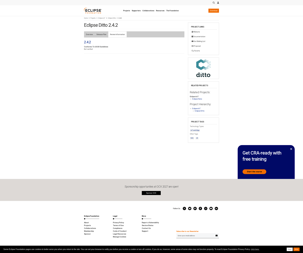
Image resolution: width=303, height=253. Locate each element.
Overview (89, 34)
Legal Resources (119, 234)
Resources (160, 11)
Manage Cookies (119, 237)
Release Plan (101, 34)
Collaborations (148, 11)
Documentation (199, 37)
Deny (289, 249)
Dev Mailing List (199, 41)
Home (86, 18)
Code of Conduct (120, 231)
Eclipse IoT (101, 18)
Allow (296, 249)
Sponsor (87, 234)
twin (192, 138)
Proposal (197, 46)
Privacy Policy (118, 223)
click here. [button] (255, 249)
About (86, 223)
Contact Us (146, 228)
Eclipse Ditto (112, 18)
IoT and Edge (195, 130)
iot (197, 138)
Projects (126, 11)
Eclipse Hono (197, 99)
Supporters (136, 11)
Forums (197, 51)
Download (213, 11)
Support (145, 231)
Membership (89, 231)
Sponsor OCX (151, 193)
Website (196, 32)
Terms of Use (118, 225)
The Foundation (172, 11)
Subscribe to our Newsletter (187, 231)
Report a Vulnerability (150, 223)
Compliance (117, 228)
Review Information (117, 34)
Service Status (147, 225)
